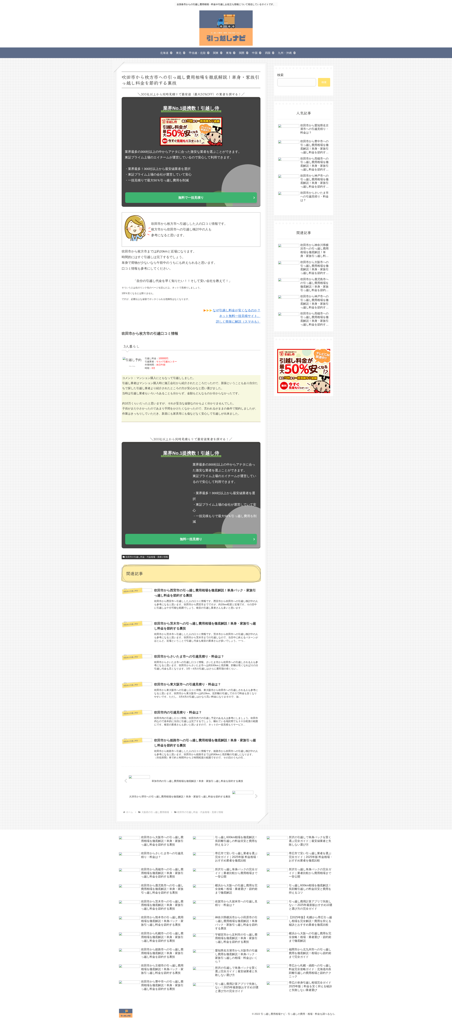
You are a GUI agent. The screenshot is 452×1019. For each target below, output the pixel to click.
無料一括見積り (191, 539)
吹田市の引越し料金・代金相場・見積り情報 (147, 557)
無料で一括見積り (191, 197)
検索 (280, 75)
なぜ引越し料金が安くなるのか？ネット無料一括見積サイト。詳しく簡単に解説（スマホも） (236, 316)
